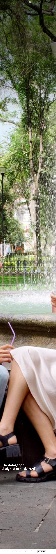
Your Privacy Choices (41, 551)
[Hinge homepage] (28, 2)
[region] (28, 551)
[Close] (54, 551)
